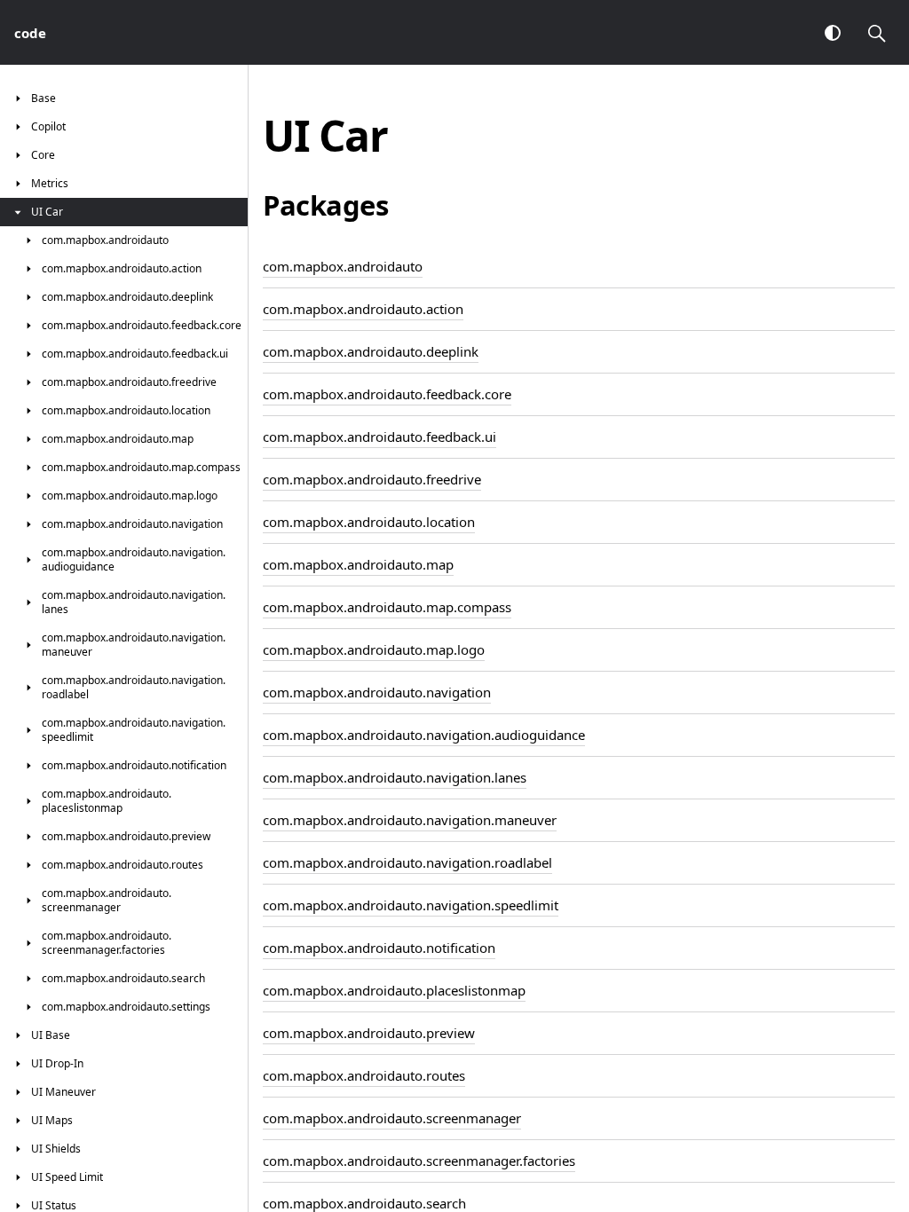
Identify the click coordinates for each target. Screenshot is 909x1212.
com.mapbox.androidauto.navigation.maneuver (410, 820)
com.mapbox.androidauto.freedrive (372, 479)
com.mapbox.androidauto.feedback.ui (379, 436)
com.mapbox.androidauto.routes (364, 1075)
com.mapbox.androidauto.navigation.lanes (394, 777)
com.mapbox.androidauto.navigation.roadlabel (407, 862)
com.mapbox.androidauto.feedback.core (387, 394)
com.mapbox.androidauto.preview (369, 1033)
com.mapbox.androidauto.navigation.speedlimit (410, 905)
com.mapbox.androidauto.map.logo (374, 649)
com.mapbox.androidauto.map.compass (387, 607)
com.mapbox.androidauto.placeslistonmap (394, 990)
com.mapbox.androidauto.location (369, 522)
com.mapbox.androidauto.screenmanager (392, 1118)
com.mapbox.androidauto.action (363, 309)
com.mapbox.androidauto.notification (379, 947)
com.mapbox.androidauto (343, 266)
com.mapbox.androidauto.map (358, 564)
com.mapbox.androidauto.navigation (377, 692)
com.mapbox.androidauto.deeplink (370, 351)
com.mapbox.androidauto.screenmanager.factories (419, 1160)
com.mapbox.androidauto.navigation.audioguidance (424, 735)
